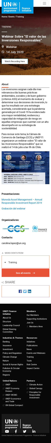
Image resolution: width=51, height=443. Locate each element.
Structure (7, 321)
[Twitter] (24, 431)
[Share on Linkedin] (29, 291)
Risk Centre (32, 364)
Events (12, 17)
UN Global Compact (14, 405)
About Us (7, 318)
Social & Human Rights (13, 364)
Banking (6, 341)
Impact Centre (33, 368)
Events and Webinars (36, 353)
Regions (6, 375)
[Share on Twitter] (25, 291)
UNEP (7, 384)
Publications (32, 345)
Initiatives (31, 341)
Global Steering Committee (9, 330)
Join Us (30, 322)
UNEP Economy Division (12, 389)
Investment (8, 349)
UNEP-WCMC (11, 395)
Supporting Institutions (37, 319)
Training (20, 17)
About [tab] (5, 84)
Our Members (33, 315)
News (29, 349)
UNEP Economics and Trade (13, 400)
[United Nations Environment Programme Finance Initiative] (18, 424)
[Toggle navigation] (44, 3)
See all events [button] (23, 273)
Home (4, 17)
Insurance (7, 345)
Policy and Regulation (12, 353)
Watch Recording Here (15, 61)
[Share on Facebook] (20, 291)
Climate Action (36, 384)
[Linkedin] (33, 431)
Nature (6, 360)
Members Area (36, 326)
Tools (29, 360)
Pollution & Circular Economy (11, 369)
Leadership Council (11, 325)
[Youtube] (7, 431)
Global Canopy (35, 388)
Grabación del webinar (13, 208)
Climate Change (10, 357)
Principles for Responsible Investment (35, 395)
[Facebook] (16, 431)
